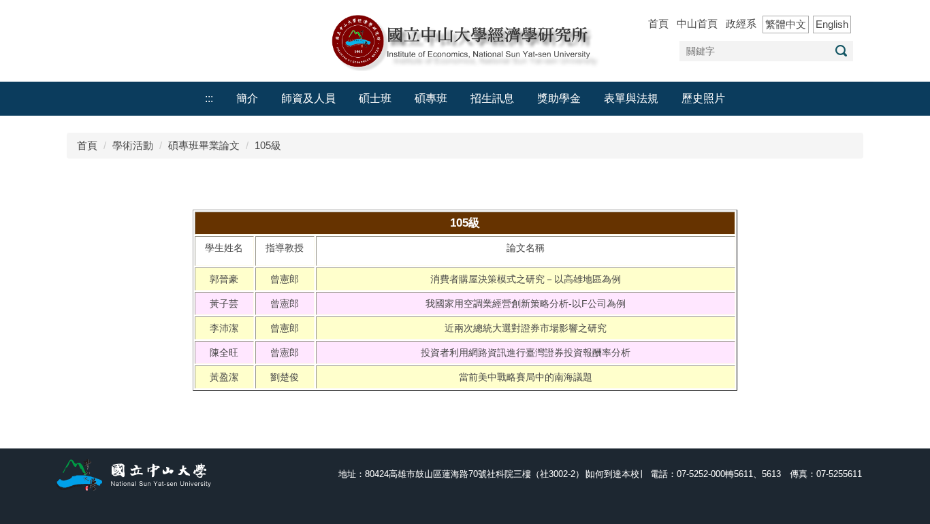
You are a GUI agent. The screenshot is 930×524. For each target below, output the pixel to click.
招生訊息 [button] (492, 98)
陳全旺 (224, 352)
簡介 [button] (247, 98)
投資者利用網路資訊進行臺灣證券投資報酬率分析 (525, 352)
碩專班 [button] (431, 98)
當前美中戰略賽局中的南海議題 (525, 377)
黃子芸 (224, 303)
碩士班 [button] (375, 98)
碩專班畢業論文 (204, 145)
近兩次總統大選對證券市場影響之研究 (526, 328)
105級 (268, 145)
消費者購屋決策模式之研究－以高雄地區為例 (525, 279)
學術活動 (132, 145)
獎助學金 (559, 98)
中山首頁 (697, 23)
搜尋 (841, 51)
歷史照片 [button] (703, 98)
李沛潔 (224, 328)
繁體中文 (785, 24)
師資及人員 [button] (308, 98)
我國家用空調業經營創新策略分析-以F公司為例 (526, 303)
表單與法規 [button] (631, 98)
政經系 (741, 23)
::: (209, 98)
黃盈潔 (224, 377)
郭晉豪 (224, 279)
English (832, 24)
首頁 (658, 23)
